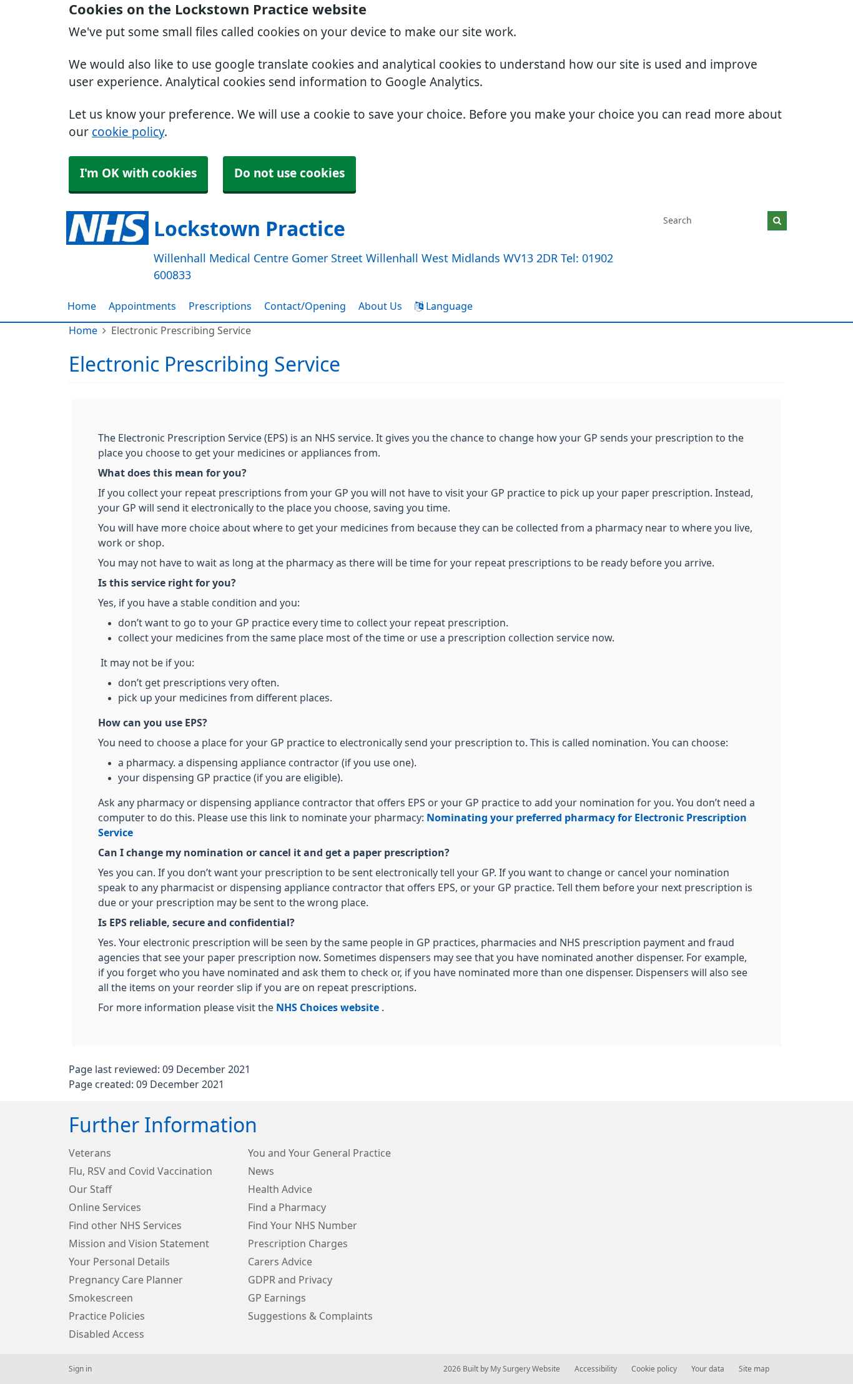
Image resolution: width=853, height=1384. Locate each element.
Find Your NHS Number (302, 1225)
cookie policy (128, 132)
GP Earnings (277, 1298)
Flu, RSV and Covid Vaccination (140, 1171)
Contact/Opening (305, 306)
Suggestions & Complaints (310, 1316)
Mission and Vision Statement (139, 1243)
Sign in (80, 1369)
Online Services (105, 1207)
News (261, 1171)
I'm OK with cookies (138, 173)
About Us (380, 306)
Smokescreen (101, 1298)
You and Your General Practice (319, 1153)
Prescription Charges (298, 1243)
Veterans (90, 1153)
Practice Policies (107, 1316)
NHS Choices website (329, 1007)
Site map (754, 1369)
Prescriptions (220, 306)
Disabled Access (106, 1334)
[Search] (777, 220)
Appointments (142, 306)
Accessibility (595, 1369)
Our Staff (90, 1189)
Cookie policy (654, 1369)
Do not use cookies (289, 173)
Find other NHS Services (125, 1225)
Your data (707, 1369)
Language (448, 306)
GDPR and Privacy (290, 1280)
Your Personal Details (119, 1262)
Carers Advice (280, 1262)
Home (81, 306)
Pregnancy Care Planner (126, 1280)
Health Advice (280, 1189)
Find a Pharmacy (287, 1207)
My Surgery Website (525, 1369)
